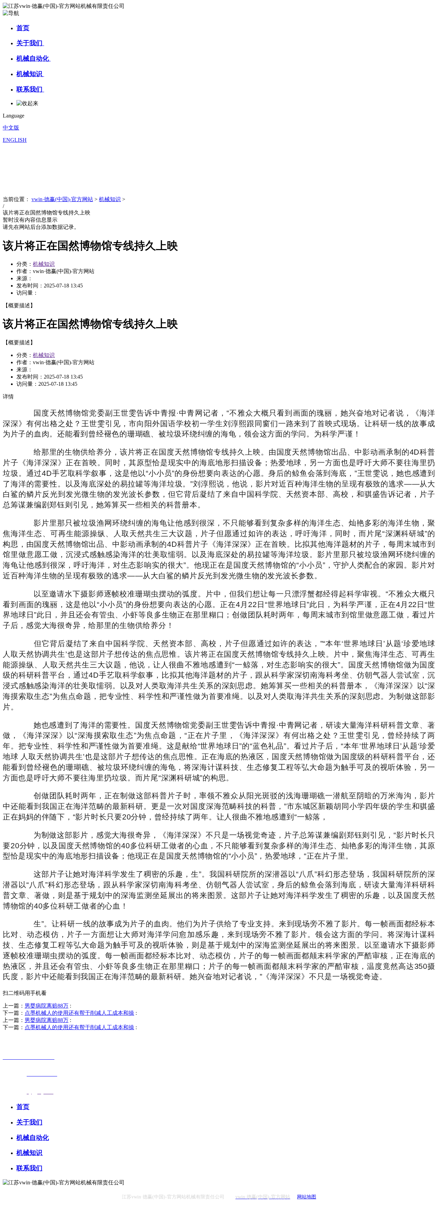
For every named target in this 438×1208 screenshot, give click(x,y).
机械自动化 (33, 58)
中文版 (11, 128)
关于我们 (30, 43)
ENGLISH (15, 140)
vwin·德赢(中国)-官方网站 (62, 199)
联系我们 (30, 89)
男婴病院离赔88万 (46, 1006)
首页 (22, 28)
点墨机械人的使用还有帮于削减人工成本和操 (79, 1013)
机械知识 (30, 73)
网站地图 (306, 1196)
